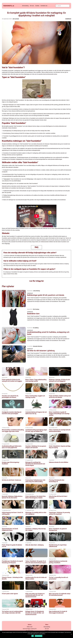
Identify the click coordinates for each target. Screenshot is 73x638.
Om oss (32, 5)
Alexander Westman (37, 346)
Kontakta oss (44, 5)
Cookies (37, 5)
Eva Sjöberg (35, 327)
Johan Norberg (36, 290)
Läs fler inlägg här (36, 281)
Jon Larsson (16, 18)
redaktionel (68, 18)
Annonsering (25, 5)
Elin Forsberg (36, 309)
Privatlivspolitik (38, 635)
